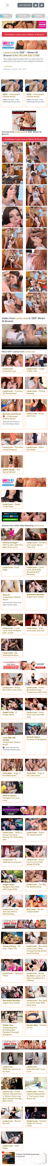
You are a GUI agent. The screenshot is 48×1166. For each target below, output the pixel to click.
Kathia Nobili (9, 469)
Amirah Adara (33, 737)
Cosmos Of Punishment (13, 392)
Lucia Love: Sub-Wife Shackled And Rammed (35, 571)
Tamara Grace (9, 946)
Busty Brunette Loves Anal (12, 688)
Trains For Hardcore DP (35, 833)
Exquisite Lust (9, 371)
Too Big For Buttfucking (36, 885)
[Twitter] (41, 5)
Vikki (5, 94)
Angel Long (8, 712)
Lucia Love (9, 52)
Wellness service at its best (12, 1070)
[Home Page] (35, 5)
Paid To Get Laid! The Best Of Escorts (12, 546)
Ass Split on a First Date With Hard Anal (37, 1002)
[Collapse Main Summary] (7, 66)
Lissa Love (8, 1091)
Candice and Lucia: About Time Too (36, 544)
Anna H (6, 595)
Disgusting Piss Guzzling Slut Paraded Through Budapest (11, 1031)
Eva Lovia (31, 909)
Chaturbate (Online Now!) (11, 95)
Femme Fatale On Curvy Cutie (36, 1123)
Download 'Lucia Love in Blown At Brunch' (24, 34)
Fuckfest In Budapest (36, 739)
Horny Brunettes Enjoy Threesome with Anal (36, 689)
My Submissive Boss (11, 654)
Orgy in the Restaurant (11, 774)
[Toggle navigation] (7, 5)
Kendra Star (32, 1025)
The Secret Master (11, 470)
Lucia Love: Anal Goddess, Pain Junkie (12, 630)
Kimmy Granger (10, 542)
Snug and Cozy (35, 414)
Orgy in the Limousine (35, 774)
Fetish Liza (8, 1025)
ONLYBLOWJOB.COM (26, 55)
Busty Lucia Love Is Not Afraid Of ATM (35, 861)
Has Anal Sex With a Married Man (10, 911)
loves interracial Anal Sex (36, 629)
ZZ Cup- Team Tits (11, 947)
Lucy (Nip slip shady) (9, 738)
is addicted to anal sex (12, 860)
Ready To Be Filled (11, 505)
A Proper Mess (10, 713)
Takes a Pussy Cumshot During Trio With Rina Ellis (13, 836)
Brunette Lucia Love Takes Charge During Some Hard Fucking (37, 949)
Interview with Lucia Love (36, 1070)
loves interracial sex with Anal (35, 714)
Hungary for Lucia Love (11, 799)
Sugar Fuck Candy (35, 597)
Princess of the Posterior (13, 448)
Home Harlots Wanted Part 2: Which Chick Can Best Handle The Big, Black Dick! (12, 1096)
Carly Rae (7, 773)
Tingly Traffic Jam (35, 369)
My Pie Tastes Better (35, 910)
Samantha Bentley (35, 594)
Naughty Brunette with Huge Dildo (11, 888)
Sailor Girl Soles (35, 448)
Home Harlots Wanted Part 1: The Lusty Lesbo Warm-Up (36, 1095)
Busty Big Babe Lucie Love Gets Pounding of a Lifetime (36, 977)
